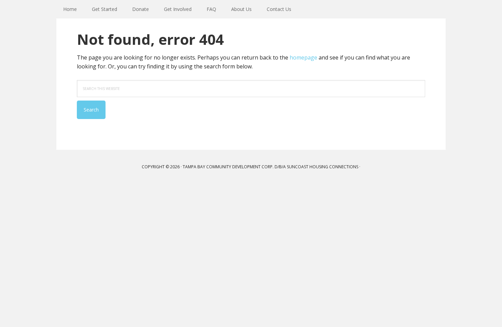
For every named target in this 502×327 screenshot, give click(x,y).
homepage (303, 57)
